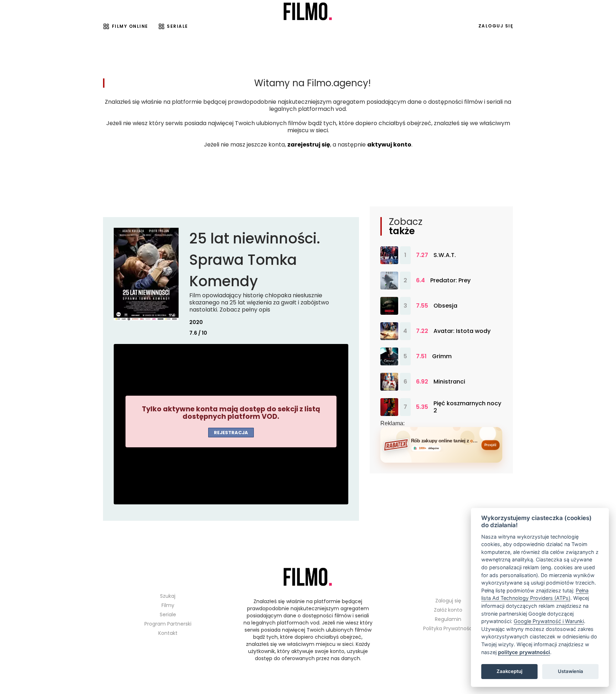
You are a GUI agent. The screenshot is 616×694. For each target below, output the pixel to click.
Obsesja (445, 305)
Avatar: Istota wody (462, 331)
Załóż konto (448, 609)
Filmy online (130, 26)
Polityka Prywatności (448, 628)
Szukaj (167, 596)
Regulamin (448, 619)
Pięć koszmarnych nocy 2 (467, 407)
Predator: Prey (450, 280)
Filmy (167, 605)
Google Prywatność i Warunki (549, 621)
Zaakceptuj (509, 671)
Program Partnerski (167, 623)
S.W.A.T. (444, 255)
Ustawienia (570, 671)
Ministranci (449, 381)
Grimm (442, 356)
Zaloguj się (495, 26)
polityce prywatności (524, 652)
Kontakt (168, 633)
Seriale (177, 26)
